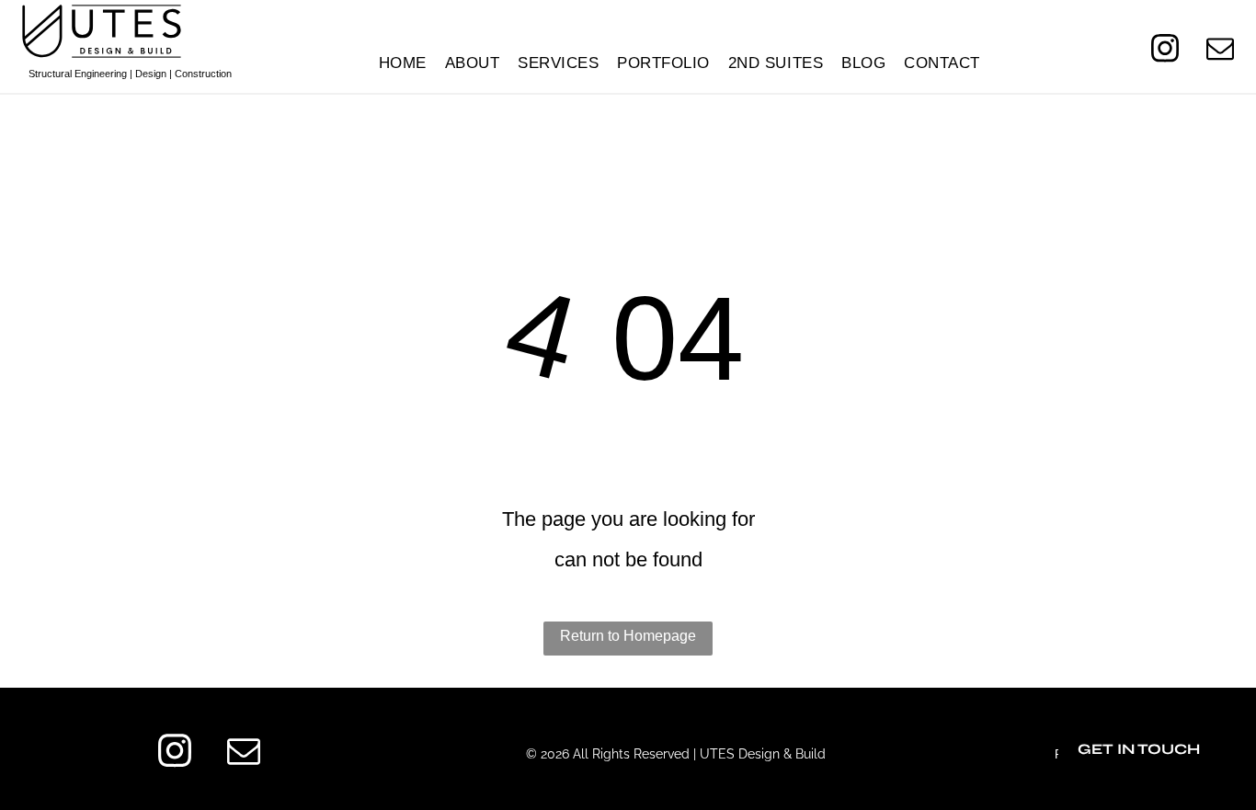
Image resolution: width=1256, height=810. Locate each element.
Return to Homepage (628, 636)
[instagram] (1164, 51)
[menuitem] (403, 63)
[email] (1219, 51)
